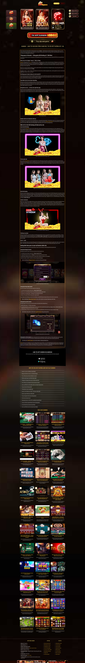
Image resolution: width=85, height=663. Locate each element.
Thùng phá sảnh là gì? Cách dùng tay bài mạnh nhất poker (58, 461)
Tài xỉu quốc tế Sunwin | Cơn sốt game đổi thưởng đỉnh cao (42, 498)
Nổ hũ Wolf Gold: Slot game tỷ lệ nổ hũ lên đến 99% (27, 574)
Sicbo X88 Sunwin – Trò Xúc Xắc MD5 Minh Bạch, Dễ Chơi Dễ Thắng (58, 517)
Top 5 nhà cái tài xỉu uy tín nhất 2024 (58, 442)
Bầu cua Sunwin (58, 652)
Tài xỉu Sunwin (58, 646)
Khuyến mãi (46, 652)
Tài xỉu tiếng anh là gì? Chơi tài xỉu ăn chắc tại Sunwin (27, 498)
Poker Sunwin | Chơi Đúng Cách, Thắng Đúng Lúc (42, 555)
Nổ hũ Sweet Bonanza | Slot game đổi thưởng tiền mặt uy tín (27, 592)
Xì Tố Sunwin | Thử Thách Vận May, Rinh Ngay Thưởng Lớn (42, 425)
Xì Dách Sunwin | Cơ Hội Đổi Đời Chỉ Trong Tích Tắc (27, 443)
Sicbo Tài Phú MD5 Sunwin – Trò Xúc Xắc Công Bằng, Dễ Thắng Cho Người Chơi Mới (27, 536)
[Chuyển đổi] (21, 372)
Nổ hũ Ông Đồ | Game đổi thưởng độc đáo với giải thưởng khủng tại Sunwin (42, 610)
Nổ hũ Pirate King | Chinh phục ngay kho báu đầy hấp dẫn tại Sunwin (27, 610)
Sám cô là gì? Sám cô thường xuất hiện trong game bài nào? (42, 536)
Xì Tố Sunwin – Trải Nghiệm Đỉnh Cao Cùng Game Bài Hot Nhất (27, 425)
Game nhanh (58, 654)
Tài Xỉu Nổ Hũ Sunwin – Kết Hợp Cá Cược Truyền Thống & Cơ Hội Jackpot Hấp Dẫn (58, 498)
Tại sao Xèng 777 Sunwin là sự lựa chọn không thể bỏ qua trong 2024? (42, 443)
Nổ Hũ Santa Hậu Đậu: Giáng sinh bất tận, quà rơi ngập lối (58, 592)
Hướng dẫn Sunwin (59, 643)
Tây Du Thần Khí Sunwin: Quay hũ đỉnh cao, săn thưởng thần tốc (42, 480)
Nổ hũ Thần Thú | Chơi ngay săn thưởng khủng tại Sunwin (58, 574)
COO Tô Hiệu (29, 655)
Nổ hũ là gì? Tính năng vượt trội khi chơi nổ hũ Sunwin (42, 629)
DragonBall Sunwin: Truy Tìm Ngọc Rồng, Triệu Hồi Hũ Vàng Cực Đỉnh (58, 629)
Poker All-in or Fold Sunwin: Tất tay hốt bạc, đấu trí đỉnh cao (27, 555)
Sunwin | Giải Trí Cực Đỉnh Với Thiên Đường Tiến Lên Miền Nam (42, 461)
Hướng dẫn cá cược (47, 646)
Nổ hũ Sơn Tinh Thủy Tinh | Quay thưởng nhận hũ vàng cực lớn (42, 592)
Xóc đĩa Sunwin (58, 651)
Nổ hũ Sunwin (58, 649)
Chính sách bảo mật (47, 643)
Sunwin (21, 342)
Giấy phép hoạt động (47, 651)
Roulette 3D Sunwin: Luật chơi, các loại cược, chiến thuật (58, 536)
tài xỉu (30, 62)
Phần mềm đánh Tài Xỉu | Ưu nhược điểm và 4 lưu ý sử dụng (58, 555)
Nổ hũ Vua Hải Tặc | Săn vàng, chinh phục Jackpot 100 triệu (42, 574)
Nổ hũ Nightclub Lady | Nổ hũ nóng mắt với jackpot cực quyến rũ (58, 610)
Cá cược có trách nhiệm (47, 649)
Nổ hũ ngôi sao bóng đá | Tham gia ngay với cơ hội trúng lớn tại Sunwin (27, 629)
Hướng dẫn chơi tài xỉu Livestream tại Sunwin (42, 517)
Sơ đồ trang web (46, 654)
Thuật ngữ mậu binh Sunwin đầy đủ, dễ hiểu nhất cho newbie (27, 480)
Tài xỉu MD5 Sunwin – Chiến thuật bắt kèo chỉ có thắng (27, 517)
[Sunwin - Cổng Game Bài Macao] (42, 3)
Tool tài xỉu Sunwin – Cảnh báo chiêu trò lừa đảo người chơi (27, 461)
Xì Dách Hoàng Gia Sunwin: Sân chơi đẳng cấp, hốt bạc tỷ (58, 425)
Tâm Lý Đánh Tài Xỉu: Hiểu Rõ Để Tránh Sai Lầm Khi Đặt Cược (58, 480)
